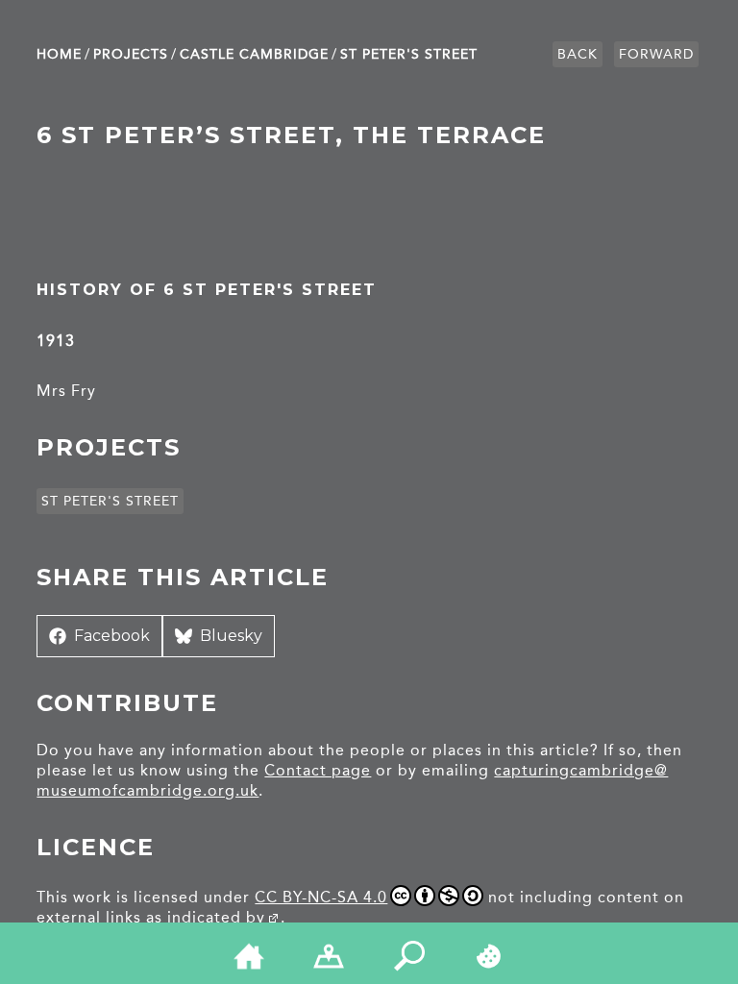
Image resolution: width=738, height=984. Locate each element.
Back (577, 54)
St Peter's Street (409, 54)
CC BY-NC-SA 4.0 (321, 897)
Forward (656, 54)
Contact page (317, 770)
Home (59, 54)
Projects (130, 54)
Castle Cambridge (254, 54)
